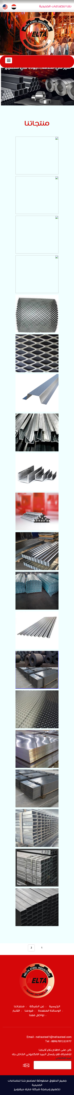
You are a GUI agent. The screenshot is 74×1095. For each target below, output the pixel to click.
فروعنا (29, 1010)
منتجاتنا (19, 1006)
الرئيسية (54, 1006)
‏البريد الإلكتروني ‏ (62, 1058)
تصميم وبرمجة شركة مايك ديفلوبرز (37, 1089)
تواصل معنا (36, 1015)
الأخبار (16, 1010)
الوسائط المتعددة (49, 1010)
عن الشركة (36, 1006)
